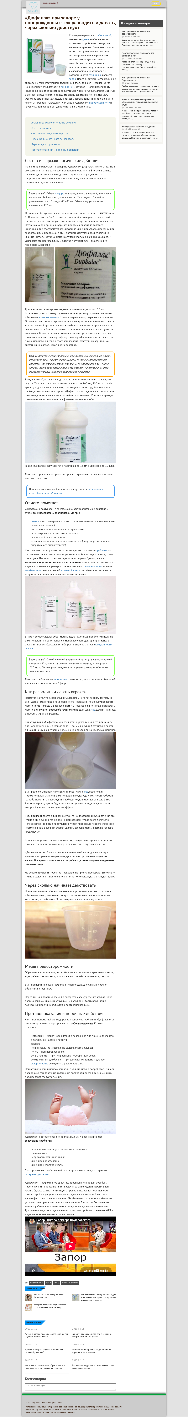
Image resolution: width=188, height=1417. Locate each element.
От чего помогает (41, 128)
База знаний (50, 4)
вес (86, 792)
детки (85, 39)
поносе (35, 521)
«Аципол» (56, 493)
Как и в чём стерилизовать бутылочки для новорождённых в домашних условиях (45, 1366)
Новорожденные (70, 1283)
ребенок (102, 550)
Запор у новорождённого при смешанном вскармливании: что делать (92, 1335)
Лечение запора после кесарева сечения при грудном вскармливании (46, 1335)
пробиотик (60, 679)
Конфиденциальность (52, 1403)
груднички (95, 75)
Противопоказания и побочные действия (55, 150)
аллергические (39, 1064)
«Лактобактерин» (39, 493)
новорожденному (99, 103)
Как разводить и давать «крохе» (49, 133)
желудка (59, 193)
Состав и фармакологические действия (53, 123)
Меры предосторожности (45, 144)
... (153, 45)
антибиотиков (33, 570)
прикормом (67, 87)
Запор (56, 1283)
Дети (48, 1283)
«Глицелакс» (96, 489)
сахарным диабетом (37, 1174)
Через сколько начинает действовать (52, 139)
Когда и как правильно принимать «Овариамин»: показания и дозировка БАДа (140, 102)
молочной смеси (70, 570)
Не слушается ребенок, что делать (138, 127)
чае (93, 710)
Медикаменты (36, 1283)
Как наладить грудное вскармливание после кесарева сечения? (93, 1366)
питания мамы (93, 566)
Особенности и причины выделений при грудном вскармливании (91, 1351)
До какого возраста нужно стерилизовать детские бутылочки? (44, 1351)
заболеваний (103, 35)
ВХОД (155, 3)
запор (72, 79)
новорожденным (49, 317)
